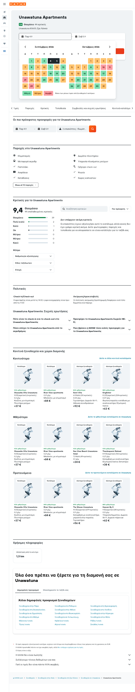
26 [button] (57, 79)
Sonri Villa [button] (77, 392)
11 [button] (50, 67)
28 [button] (25, 86)
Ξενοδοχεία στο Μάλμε (29, 617)
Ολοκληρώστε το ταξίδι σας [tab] (56, 590)
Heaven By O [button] (108, 507)
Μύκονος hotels (25, 621)
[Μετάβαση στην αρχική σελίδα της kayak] (17, 4)
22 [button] (31, 79)
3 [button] (44, 61)
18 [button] (51, 73)
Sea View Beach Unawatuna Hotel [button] (85, 452)
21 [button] (25, 79)
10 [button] (44, 67)
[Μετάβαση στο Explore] (4, 30)
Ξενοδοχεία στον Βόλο (100, 617)
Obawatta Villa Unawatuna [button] (25, 392)
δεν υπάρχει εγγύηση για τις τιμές (70, 647)
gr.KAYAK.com (18, 678)
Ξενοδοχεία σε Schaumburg (66, 617)
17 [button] (44, 73)
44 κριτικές (40, 24)
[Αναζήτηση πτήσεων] (4, 12)
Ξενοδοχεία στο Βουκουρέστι (67, 613)
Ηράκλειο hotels (62, 621)
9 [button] (37, 67)
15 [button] (32, 73)
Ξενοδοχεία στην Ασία (46, 678)
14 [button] (25, 73)
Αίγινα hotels (60, 624)
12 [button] (57, 67)
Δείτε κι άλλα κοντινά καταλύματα (115, 358)
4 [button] (50, 61)
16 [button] (38, 73)
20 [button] (63, 73)
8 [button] (31, 67)
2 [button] (37, 61)
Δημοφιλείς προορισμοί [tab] (28, 590)
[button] (4, 4)
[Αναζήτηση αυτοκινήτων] (4, 23)
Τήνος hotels (24, 624)
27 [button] (63, 79)
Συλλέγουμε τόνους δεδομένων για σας (36, 659)
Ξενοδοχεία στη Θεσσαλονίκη (32, 610)
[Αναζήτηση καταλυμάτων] (4, 17)
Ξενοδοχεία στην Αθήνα (65, 610)
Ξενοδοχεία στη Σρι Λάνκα (68, 678)
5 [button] (56, 61)
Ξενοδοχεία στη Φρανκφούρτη (103, 606)
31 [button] (104, 86)
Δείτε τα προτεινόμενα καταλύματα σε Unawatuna (108, 473)
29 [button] (31, 86)
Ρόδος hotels (95, 621)
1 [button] (31, 61)
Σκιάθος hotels (96, 624)
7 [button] (25, 67)
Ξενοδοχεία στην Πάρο (29, 606)
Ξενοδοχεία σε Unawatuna (90, 678)
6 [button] (63, 61)
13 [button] (63, 67)
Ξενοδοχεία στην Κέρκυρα (101, 613)
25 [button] (50, 79)
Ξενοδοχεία (30, 678)
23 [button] (38, 79)
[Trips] (4, 43)
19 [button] (57, 73)
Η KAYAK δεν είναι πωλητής (29, 655)
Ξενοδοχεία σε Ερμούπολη (30, 613)
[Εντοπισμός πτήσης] (4, 36)
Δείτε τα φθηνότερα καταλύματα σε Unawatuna (109, 417)
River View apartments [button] (53, 392)
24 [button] (44, 79)
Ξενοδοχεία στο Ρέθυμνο (65, 606)
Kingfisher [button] (107, 392)
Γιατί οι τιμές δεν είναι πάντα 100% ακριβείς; (37, 664)
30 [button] (38, 86)
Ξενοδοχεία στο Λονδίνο (101, 610)
